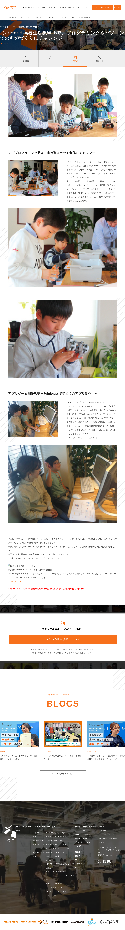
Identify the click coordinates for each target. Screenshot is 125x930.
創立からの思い (39, 840)
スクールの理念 (39, 827)
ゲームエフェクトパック (55, 883)
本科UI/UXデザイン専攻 (55, 840)
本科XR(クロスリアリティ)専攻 (58, 848)
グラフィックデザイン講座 (56, 844)
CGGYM (49, 860)
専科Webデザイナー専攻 (55, 833)
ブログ (78, 846)
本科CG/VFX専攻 (52, 856)
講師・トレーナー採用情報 (108, 838)
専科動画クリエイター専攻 (56, 837)
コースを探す (51, 827)
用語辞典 (79, 852)
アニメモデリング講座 (54, 887)
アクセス (87, 842)
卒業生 (78, 838)
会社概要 (101, 827)
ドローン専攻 (51, 895)
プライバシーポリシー (106, 834)
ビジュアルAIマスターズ (55, 872)
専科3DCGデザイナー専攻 (56, 852)
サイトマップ (103, 842)
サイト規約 (102, 830)
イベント (79, 842)
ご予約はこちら (15, 581)
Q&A (85, 838)
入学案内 (87, 834)
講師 (77, 834)
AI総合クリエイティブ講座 (56, 891)
